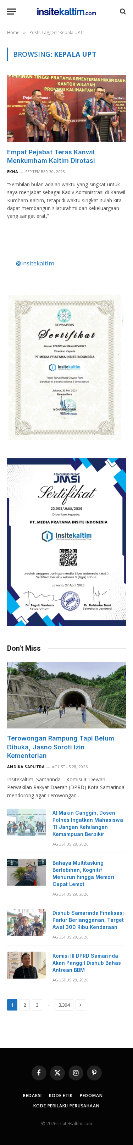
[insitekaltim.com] (66, 11)
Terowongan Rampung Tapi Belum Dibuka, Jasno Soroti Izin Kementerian (60, 746)
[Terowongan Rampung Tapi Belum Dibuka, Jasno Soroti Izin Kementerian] (66, 695)
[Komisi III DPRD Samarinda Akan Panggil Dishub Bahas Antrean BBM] (26, 965)
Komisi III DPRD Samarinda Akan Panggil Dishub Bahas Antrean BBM (86, 963)
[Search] (122, 12)
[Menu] (11, 12)
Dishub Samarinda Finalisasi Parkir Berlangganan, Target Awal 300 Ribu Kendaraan (88, 920)
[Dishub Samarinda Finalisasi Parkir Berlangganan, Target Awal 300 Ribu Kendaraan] (26, 922)
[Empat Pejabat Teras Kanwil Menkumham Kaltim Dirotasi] (66, 108)
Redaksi (32, 1095)
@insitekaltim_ (36, 263)
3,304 (64, 1005)
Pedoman (91, 1095)
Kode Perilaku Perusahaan (66, 1106)
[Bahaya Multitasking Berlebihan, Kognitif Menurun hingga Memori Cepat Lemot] (26, 872)
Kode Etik (61, 1095)
